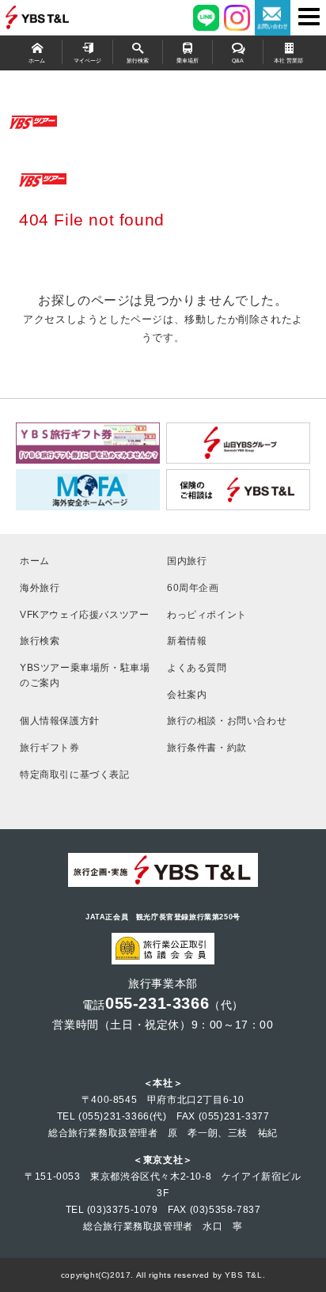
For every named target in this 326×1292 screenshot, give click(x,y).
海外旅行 (39, 587)
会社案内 (187, 694)
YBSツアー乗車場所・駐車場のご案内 (85, 675)
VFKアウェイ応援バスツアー (84, 614)
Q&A (238, 61)
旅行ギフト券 (50, 747)
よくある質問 (197, 667)
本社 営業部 (288, 61)
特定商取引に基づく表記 (75, 774)
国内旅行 (187, 560)
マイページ (87, 61)
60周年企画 (193, 587)
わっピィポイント (207, 614)
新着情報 (187, 640)
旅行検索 (138, 61)
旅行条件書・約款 (207, 747)
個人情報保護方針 (60, 720)
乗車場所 (187, 61)
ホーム (36, 61)
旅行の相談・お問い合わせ (226, 720)
